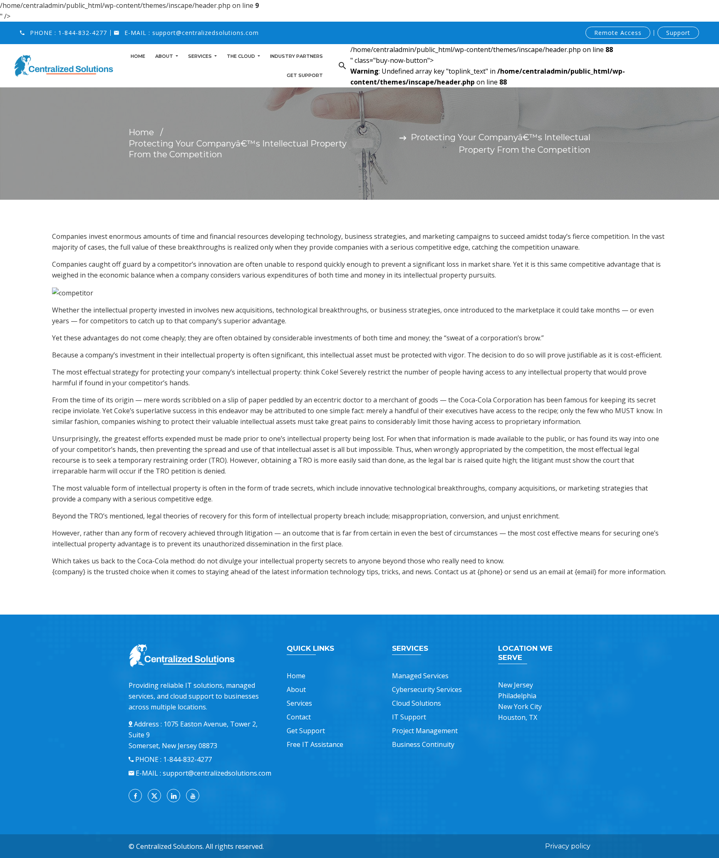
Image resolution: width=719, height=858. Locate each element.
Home (138, 56)
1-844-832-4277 (82, 33)
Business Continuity (423, 744)
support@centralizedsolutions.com (205, 33)
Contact (299, 717)
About (164, 56)
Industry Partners (296, 56)
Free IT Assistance (315, 744)
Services (200, 56)
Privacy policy (567, 846)
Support (678, 33)
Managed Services (420, 675)
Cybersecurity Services (427, 689)
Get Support (305, 75)
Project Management (425, 730)
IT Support (409, 717)
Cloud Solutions (416, 703)
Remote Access (618, 33)
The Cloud (241, 56)
